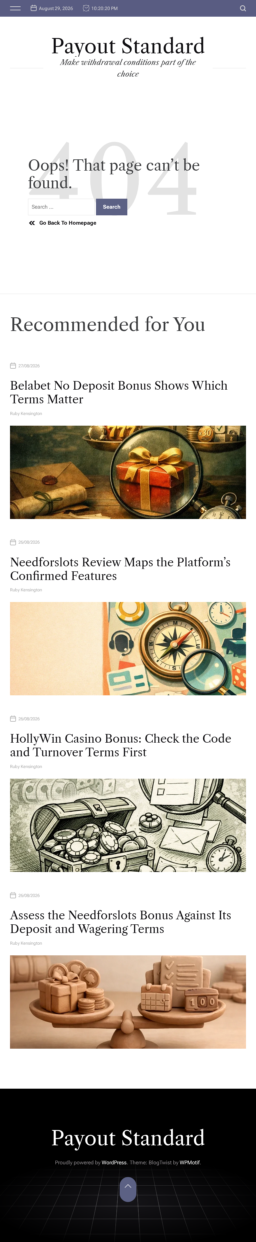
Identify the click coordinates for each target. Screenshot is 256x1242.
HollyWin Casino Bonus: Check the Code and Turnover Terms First (120, 745)
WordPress (114, 1162)
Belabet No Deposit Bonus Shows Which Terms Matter (119, 392)
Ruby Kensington (26, 413)
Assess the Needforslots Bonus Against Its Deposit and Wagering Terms (120, 922)
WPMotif (190, 1162)
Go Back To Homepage (67, 223)
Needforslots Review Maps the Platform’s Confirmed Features (120, 569)
